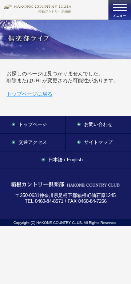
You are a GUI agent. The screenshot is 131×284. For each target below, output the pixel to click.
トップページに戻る (29, 94)
